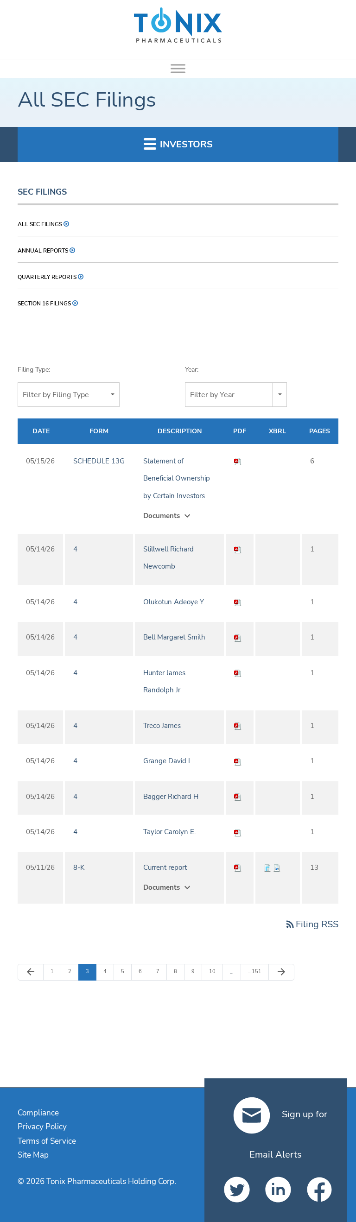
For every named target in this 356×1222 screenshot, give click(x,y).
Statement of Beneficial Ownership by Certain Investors (176, 478)
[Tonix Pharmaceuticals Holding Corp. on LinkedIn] (275, 1189)
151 (254, 971)
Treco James (162, 725)
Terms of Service (47, 1141)
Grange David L (167, 761)
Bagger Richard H (170, 796)
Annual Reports (43, 250)
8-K (78, 867)
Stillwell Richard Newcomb (168, 558)
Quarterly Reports (47, 277)
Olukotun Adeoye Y (173, 602)
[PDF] (238, 461)
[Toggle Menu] (178, 68)
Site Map (33, 1155)
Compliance (38, 1113)
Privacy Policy (42, 1126)
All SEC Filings (40, 224)
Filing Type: (34, 369)
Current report (165, 867)
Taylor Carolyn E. (169, 831)
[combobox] (69, 394)
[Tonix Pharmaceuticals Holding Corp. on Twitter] (234, 1189)
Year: (191, 369)
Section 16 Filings (44, 303)
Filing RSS (311, 924)
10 (214, 971)
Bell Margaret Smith (174, 637)
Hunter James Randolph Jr (164, 681)
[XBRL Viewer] (267, 867)
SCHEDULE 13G (99, 461)
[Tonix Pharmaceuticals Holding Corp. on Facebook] (316, 1189)
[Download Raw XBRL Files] (276, 867)
